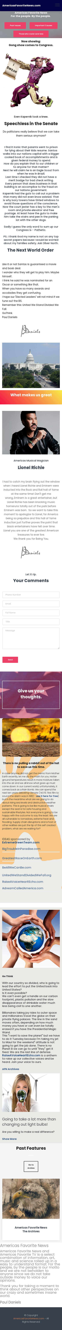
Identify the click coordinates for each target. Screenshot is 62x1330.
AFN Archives (10, 1069)
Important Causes (43, 25)
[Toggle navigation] (57, 4)
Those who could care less (31, 34)
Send (10, 659)
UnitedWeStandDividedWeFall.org (26, 875)
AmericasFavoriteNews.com (21, 5)
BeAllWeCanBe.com (16, 867)
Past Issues (15, 25)
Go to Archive (31, 1166)
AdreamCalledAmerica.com (22, 888)
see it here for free (47, 796)
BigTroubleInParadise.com (21, 849)
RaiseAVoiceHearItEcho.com (22, 882)
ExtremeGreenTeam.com (21, 842)
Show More (9, 1139)
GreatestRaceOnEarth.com (22, 858)
